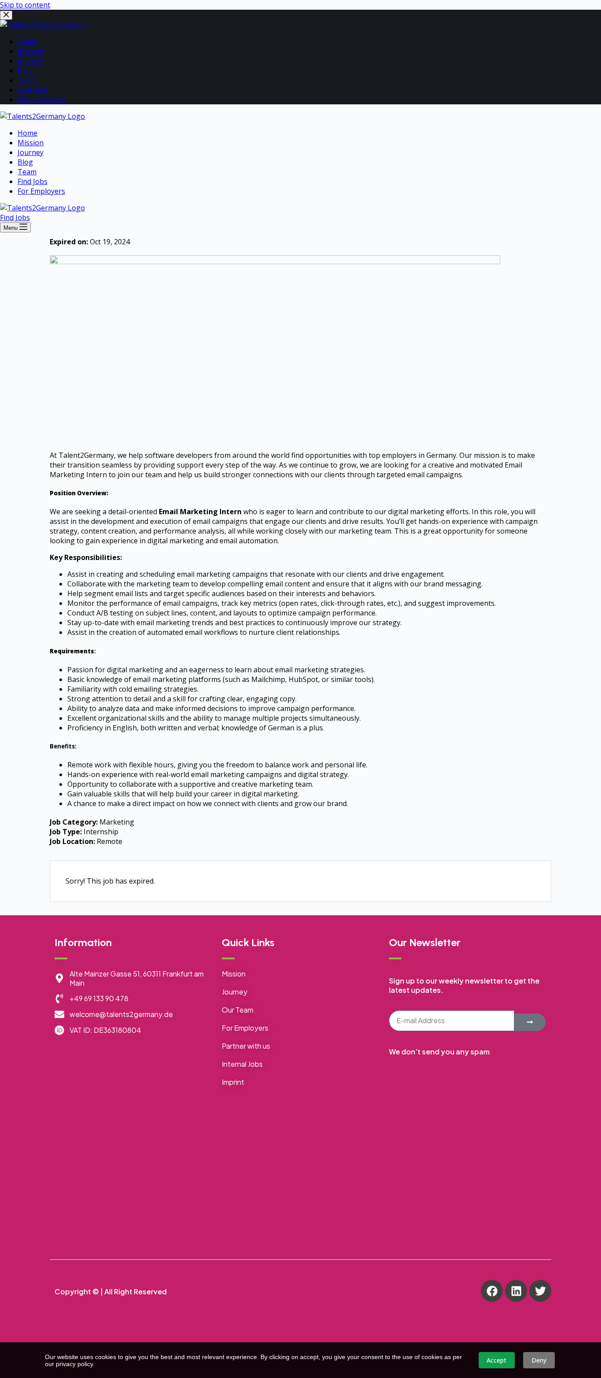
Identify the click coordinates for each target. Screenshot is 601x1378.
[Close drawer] (6, 15)
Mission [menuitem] (31, 51)
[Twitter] (540, 1291)
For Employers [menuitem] (41, 99)
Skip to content (25, 5)
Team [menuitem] (27, 80)
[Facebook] (492, 1291)
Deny (538, 1360)
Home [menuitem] (27, 41)
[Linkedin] (516, 1291)
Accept (496, 1360)
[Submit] (530, 1022)
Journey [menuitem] (31, 61)
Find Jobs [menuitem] (33, 90)
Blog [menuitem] (25, 70)
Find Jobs (15, 217)
